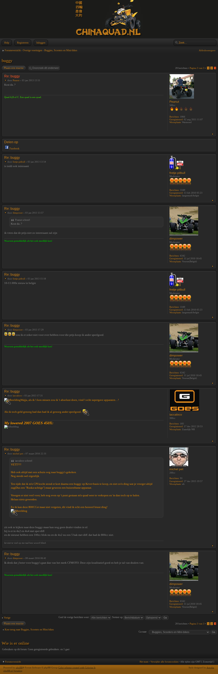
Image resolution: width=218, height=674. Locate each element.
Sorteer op (117, 617)
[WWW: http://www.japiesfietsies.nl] (171, 435)
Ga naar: (143, 631)
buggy (7, 60)
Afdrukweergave (207, 50)
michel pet (18, 453)
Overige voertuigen (32, 50)
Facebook (14, 148)
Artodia (210, 667)
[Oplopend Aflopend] (157, 617)
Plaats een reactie (14, 68)
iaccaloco (17, 395)
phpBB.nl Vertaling (12, 671)
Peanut (16, 80)
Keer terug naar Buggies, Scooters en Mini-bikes (29, 629)
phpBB (19, 667)
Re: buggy (12, 76)
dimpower (18, 212)
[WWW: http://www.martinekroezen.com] (171, 128)
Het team (144, 661)
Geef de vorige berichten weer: (74, 617)
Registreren (23, 42)
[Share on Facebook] (7, 148)
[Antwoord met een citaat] (156, 76)
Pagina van (197, 68)
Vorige (7, 617)
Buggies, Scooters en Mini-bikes (60, 50)
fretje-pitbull (19, 161)
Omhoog (212, 134)
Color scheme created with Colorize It (76, 667)
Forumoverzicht (13, 50)
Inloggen (40, 42)
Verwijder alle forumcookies (164, 661)
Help (6, 42)
